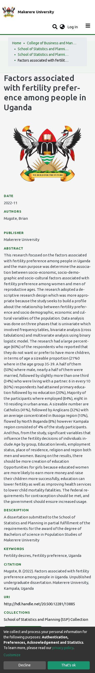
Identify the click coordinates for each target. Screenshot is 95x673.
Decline (24, 665)
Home (16, 43)
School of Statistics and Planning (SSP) (43, 49)
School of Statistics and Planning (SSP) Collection (43, 54)
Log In (73, 27)
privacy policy (62, 648)
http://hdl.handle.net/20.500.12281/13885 (39, 604)
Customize (12, 655)
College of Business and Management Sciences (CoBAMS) (52, 43)
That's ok (68, 665)
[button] (62, 27)
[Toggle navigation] (88, 27)
